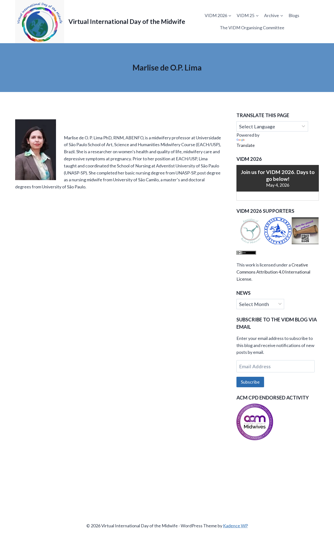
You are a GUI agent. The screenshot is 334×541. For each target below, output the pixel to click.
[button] (250, 231)
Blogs (294, 15)
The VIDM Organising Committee (252, 27)
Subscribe (250, 382)
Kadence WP (235, 525)
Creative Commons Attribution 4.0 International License (273, 272)
